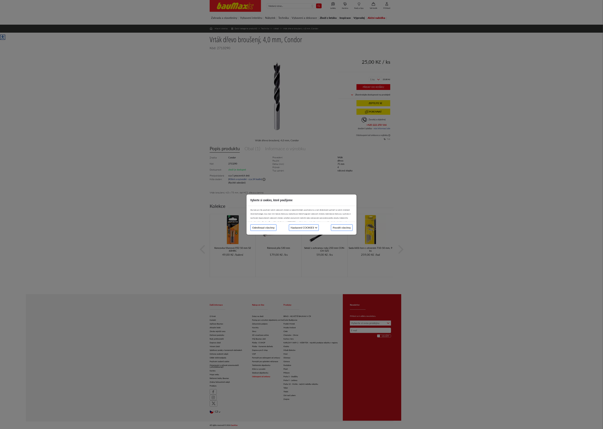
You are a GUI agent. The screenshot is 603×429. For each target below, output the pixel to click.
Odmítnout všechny (263, 227)
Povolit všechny (342, 227)
